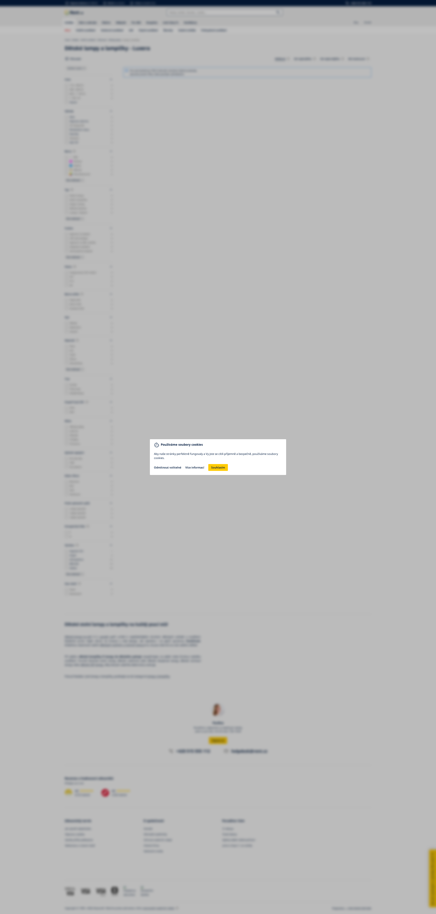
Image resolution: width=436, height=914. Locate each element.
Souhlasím (218, 467)
